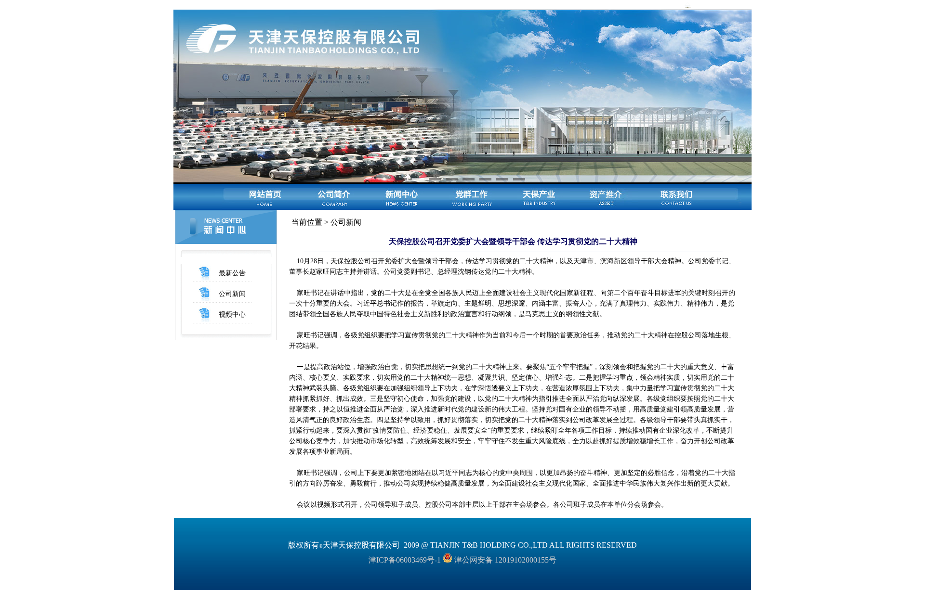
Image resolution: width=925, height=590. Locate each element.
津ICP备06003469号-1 (405, 560)
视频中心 (232, 314)
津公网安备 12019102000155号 (504, 560)
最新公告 (232, 273)
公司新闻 (232, 293)
